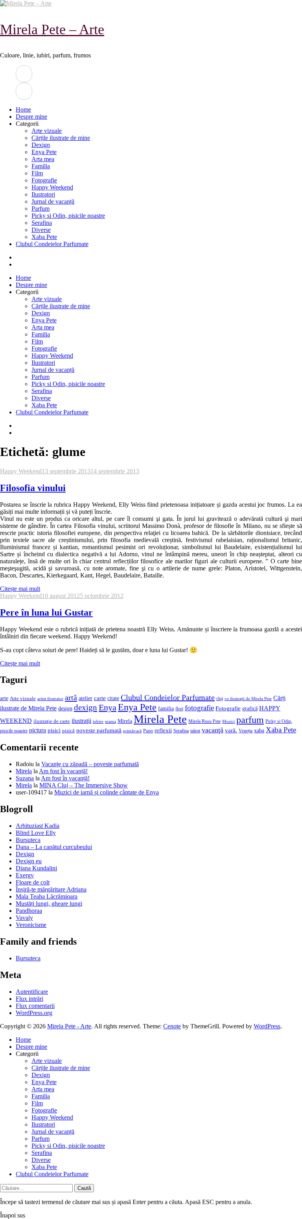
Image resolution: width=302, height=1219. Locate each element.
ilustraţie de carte (51, 721)
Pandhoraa (29, 910)
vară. (231, 730)
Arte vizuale (46, 130)
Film (37, 173)
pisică (68, 731)
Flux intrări (29, 998)
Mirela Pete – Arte (52, 29)
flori (179, 709)
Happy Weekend (52, 187)
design (65, 709)
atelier (85, 698)
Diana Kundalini (36, 868)
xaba (259, 730)
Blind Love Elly (36, 832)
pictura (37, 730)
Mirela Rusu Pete (204, 721)
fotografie (199, 708)
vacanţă (212, 730)
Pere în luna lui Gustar (46, 612)
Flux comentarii (35, 1005)
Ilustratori (43, 194)
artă (71, 697)
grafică (250, 709)
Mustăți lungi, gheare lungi (49, 903)
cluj (219, 698)
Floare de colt (33, 882)
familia (166, 709)
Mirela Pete (160, 719)
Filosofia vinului (33, 488)
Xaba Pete (44, 237)
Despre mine (31, 116)
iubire (98, 721)
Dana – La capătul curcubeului (54, 847)
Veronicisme (31, 924)
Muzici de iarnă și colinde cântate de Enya (106, 792)
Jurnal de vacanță (52, 201)
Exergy (25, 875)
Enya (107, 707)
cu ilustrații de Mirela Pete (248, 699)
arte (4, 698)
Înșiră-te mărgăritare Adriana (51, 889)
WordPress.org (34, 1012)
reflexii (163, 730)
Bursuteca (28, 840)
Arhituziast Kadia (37, 825)
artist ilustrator (50, 699)
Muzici (228, 721)
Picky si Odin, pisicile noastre (68, 215)
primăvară (132, 730)
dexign (85, 707)
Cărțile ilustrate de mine (60, 137)
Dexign (40, 145)
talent (195, 731)
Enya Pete (44, 152)
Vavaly (24, 917)
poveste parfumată (99, 730)
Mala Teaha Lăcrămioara (46, 896)
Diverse (41, 229)
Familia (40, 166)
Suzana (25, 778)
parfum (250, 719)
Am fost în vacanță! (63, 771)
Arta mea (42, 159)
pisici (54, 730)
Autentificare (32, 991)
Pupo (148, 731)
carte (100, 698)
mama (110, 721)
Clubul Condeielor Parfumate (52, 244)
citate (113, 698)
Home (23, 109)
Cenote (172, 1026)
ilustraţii (81, 720)
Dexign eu (29, 861)
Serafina (41, 222)
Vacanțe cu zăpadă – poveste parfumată (90, 764)
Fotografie (44, 180)
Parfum (40, 208)
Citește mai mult (20, 588)
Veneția (245, 731)
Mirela (125, 721)
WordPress (267, 1026)
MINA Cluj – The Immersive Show (83, 785)
